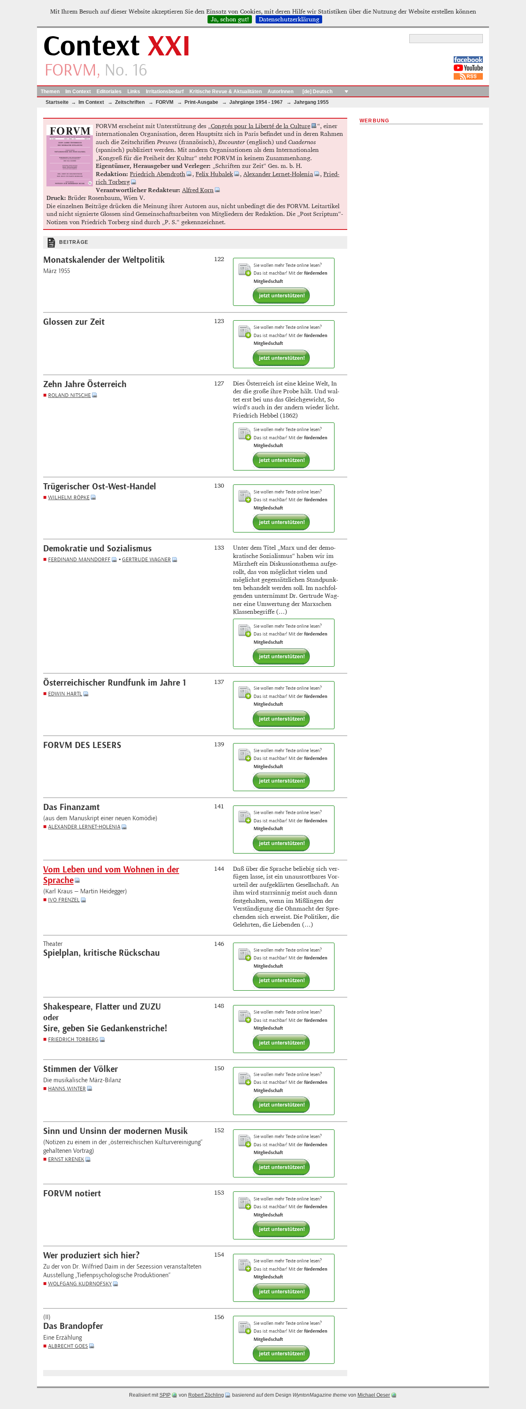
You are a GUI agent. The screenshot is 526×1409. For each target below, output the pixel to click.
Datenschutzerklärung (289, 19)
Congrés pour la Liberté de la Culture (260, 125)
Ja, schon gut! (230, 19)
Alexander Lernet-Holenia (278, 173)
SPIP (165, 1395)
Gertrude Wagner (146, 559)
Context (117, 46)
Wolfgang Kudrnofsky (80, 1283)
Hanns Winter (67, 1088)
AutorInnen (280, 91)
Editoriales (109, 91)
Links (133, 91)
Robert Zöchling (206, 1395)
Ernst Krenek (66, 1159)
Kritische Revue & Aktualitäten (225, 91)
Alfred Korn (198, 189)
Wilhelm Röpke (69, 497)
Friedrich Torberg (73, 1039)
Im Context (78, 91)
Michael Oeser (374, 1395)
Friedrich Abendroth (157, 173)
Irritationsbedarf (165, 91)
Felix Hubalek (214, 173)
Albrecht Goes (68, 1345)
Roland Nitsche (69, 395)
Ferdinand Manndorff (79, 559)
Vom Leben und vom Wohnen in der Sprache (111, 875)
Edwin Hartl (65, 693)
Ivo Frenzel (64, 899)
